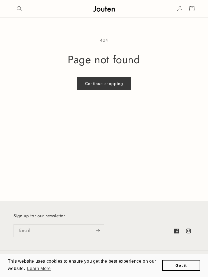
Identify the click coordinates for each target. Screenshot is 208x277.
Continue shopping (104, 84)
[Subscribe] (98, 230)
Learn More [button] (39, 268)
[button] (19, 9)
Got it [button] (181, 265)
